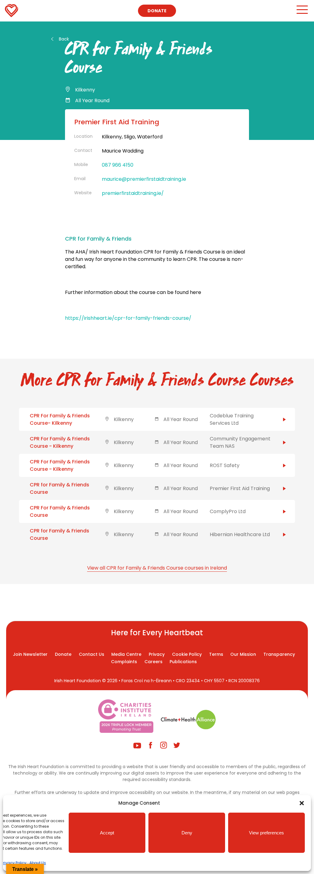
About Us (37, 862)
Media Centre (126, 654)
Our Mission (243, 654)
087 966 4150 (117, 164)
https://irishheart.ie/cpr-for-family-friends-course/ (128, 318)
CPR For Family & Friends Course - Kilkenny (60, 442)
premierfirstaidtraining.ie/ (133, 193)
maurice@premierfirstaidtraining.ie (144, 179)
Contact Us (91, 654)
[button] (302, 803)
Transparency (279, 654)
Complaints (124, 662)
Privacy (157, 654)
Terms (216, 654)
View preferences (266, 832)
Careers (153, 662)
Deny (187, 832)
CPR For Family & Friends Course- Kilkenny (60, 419)
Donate (157, 11)
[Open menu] (301, 12)
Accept (107, 832)
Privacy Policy (13, 862)
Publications (183, 662)
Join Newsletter (30, 654)
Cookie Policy (187, 654)
